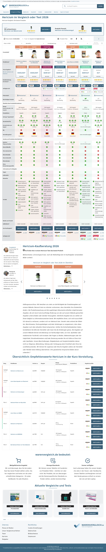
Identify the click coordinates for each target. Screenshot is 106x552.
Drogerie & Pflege (16, 12)
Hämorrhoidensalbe (40, 508)
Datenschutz (32, 531)
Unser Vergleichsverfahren (11, 531)
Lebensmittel (48, 12)
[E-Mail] (71, 38)
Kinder (40, 12)
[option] (15, 504)
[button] (47, 298)
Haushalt (33, 12)
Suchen (100, 6)
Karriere (5, 536)
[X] (81, 38)
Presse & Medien (7, 528)
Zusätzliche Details (75, 1)
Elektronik (25, 12)
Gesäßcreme (65, 508)
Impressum (32, 536)
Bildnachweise (33, 533)
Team (4, 533)
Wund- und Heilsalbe (91, 508)
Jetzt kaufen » (46, 29)
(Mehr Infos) (63, 547)
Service (56, 12)
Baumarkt (6, 12)
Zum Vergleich (14, 513)
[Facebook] (76, 38)
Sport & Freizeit (64, 12)
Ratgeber (5, 539)
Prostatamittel (15, 508)
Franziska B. (12, 247)
